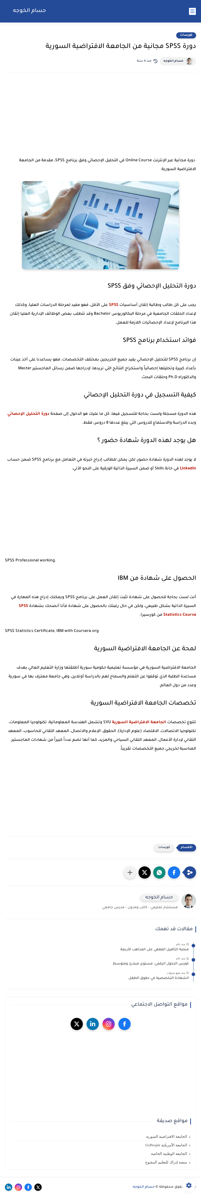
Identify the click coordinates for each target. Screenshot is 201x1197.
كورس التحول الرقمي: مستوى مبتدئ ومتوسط (151, 964)
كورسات (186, 35)
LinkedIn (188, 468)
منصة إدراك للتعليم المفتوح (166, 1162)
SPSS (113, 305)
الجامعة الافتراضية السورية (139, 722)
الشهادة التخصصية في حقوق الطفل (158, 978)
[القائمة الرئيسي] (192, 11)
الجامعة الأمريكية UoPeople (166, 1145)
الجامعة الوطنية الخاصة (169, 1154)
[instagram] (108, 1024)
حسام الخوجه (29, 11)
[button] (174, 872)
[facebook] (124, 1024)
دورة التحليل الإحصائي (28, 414)
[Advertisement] (100, 119)
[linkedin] (93, 1024)
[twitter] (77, 1024)
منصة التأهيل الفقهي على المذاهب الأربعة (154, 950)
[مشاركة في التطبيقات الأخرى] (130, 872)
